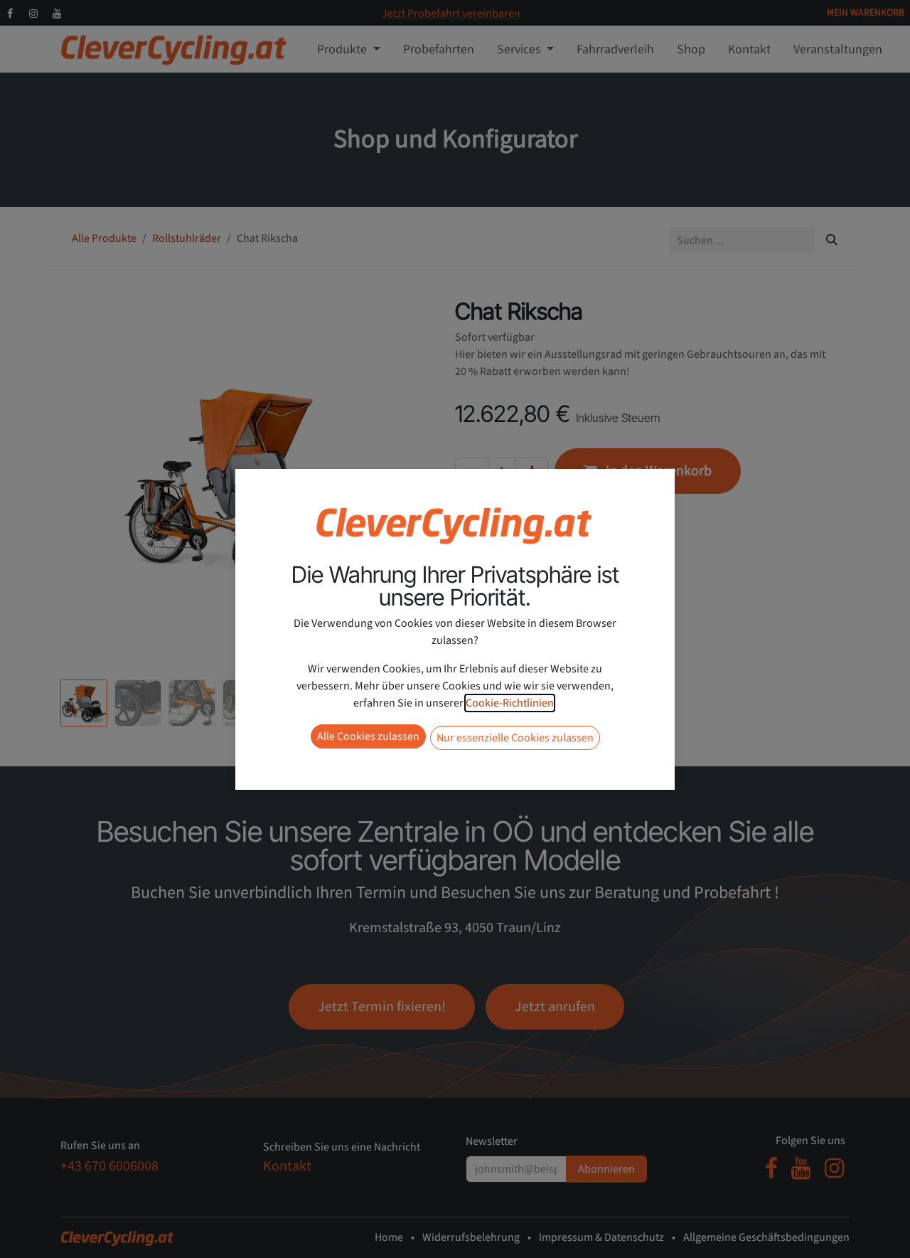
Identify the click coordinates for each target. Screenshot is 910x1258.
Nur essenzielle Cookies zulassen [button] (515, 738)
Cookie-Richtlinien (510, 703)
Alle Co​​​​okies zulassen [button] (368, 736)
